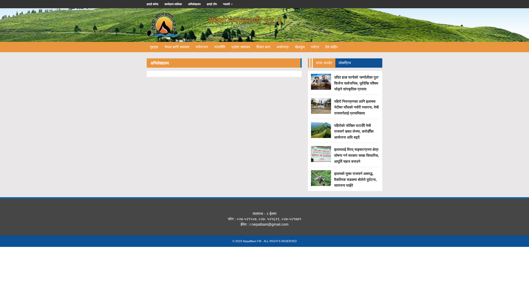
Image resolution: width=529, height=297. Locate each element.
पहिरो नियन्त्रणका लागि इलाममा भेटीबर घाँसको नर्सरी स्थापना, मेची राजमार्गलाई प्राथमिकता (356, 107)
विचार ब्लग (263, 47)
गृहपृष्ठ (154, 47)
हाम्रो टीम (212, 4)
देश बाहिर (331, 47)
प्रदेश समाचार (240, 47)
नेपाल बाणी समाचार (176, 47)
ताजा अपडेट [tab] (324, 63)
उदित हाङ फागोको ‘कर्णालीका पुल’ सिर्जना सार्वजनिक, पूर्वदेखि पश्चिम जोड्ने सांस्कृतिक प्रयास (356, 83)
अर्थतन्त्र (282, 47)
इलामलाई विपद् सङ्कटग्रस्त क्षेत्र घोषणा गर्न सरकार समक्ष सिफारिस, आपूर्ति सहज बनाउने (356, 155)
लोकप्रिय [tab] (344, 63)
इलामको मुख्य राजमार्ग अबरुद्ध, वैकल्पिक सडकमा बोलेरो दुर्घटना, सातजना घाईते (355, 179)
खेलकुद (300, 47)
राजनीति (219, 47)
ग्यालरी (227, 4)
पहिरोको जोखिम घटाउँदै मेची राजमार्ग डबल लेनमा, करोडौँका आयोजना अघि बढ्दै (354, 131)
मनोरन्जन (202, 47)
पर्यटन (315, 47)
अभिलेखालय (194, 4)
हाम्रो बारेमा (152, 4)
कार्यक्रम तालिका (173, 4)
